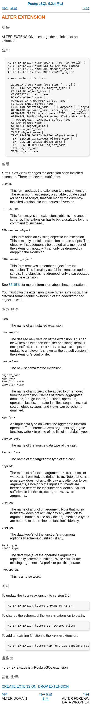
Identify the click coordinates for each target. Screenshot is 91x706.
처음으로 (45, 694)
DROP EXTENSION (53, 686)
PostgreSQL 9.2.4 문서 (45, 3)
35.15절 (15, 284)
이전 (5, 8)
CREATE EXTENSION (19, 686)
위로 (13, 8)
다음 (86, 8)
